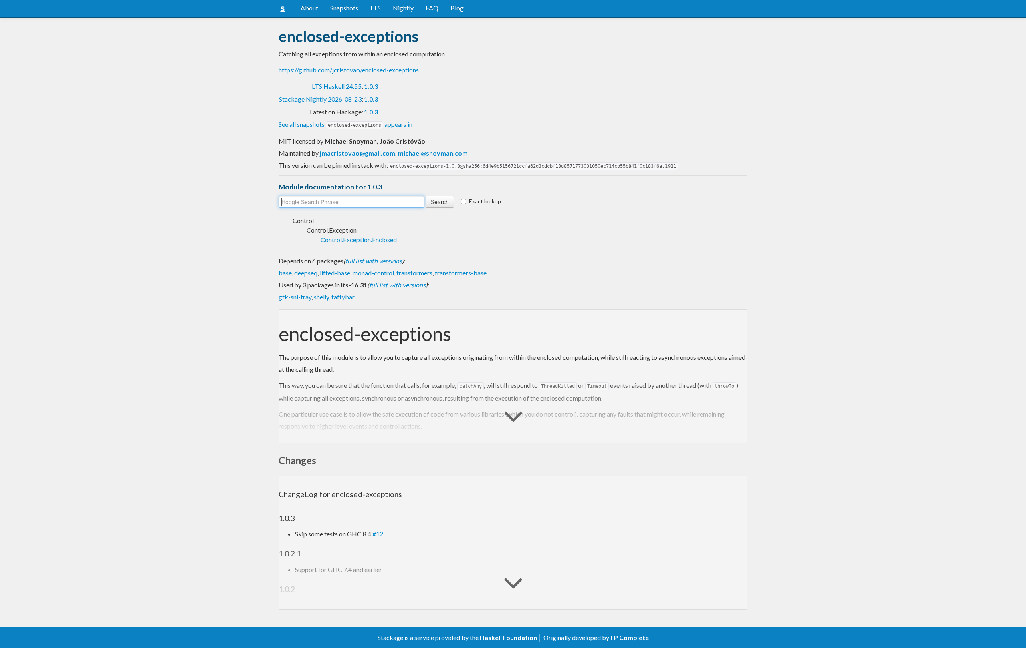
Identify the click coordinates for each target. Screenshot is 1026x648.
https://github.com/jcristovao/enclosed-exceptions (349, 70)
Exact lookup (485, 201)
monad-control (373, 273)
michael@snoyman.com (433, 153)
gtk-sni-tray (295, 297)
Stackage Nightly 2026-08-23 (320, 99)
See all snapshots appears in (345, 124)
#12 (377, 534)
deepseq (305, 273)
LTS (375, 8)
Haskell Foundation (508, 637)
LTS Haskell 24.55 (337, 86)
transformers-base (461, 273)
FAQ (432, 8)
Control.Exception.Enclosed (359, 239)
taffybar (343, 297)
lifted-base (335, 273)
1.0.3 (371, 86)
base (285, 273)
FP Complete (629, 637)
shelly (321, 297)
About (309, 8)
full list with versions (373, 261)
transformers (414, 273)
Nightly (403, 8)
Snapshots (344, 8)
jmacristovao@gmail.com (357, 153)
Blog (457, 8)
